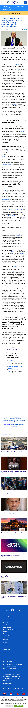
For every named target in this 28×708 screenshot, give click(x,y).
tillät (15, 206)
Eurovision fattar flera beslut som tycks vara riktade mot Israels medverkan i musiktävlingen (13, 554)
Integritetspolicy (6, 658)
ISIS (12, 252)
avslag (24, 217)
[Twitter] (6, 689)
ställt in (16, 245)
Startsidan (5, 642)
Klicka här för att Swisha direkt (13, 674)
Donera (10, 362)
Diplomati (9, 349)
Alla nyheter (6, 644)
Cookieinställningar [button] (9, 705)
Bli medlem (10, 360)
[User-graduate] (23, 689)
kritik (17, 64)
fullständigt (23, 88)
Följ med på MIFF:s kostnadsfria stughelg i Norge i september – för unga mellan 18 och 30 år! (13, 533)
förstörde (9, 151)
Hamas (14, 104)
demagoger (13, 83)
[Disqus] (14, 391)
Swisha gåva (21, 6)
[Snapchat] (20, 689)
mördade (22, 253)
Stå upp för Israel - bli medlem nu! (7, 8)
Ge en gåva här (7, 424)
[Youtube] (8, 689)
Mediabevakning (6, 646)
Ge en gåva (5, 656)
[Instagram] (11, 689)
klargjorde (13, 271)
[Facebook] (4, 689)
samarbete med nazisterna (17, 174)
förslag (18, 235)
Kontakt (4, 652)
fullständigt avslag (6, 164)
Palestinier (14, 349)
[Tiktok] (13, 689)
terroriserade (5, 147)
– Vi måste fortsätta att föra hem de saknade (11, 451)
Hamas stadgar (17, 266)
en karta (12, 130)
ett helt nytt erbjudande (13, 215)
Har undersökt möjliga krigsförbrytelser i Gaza (12, 513)
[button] (22, 29)
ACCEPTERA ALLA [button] (18, 705)
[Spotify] (18, 689)
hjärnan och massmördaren (15, 209)
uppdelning (4, 156)
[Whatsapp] (16, 689)
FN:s (5, 190)
